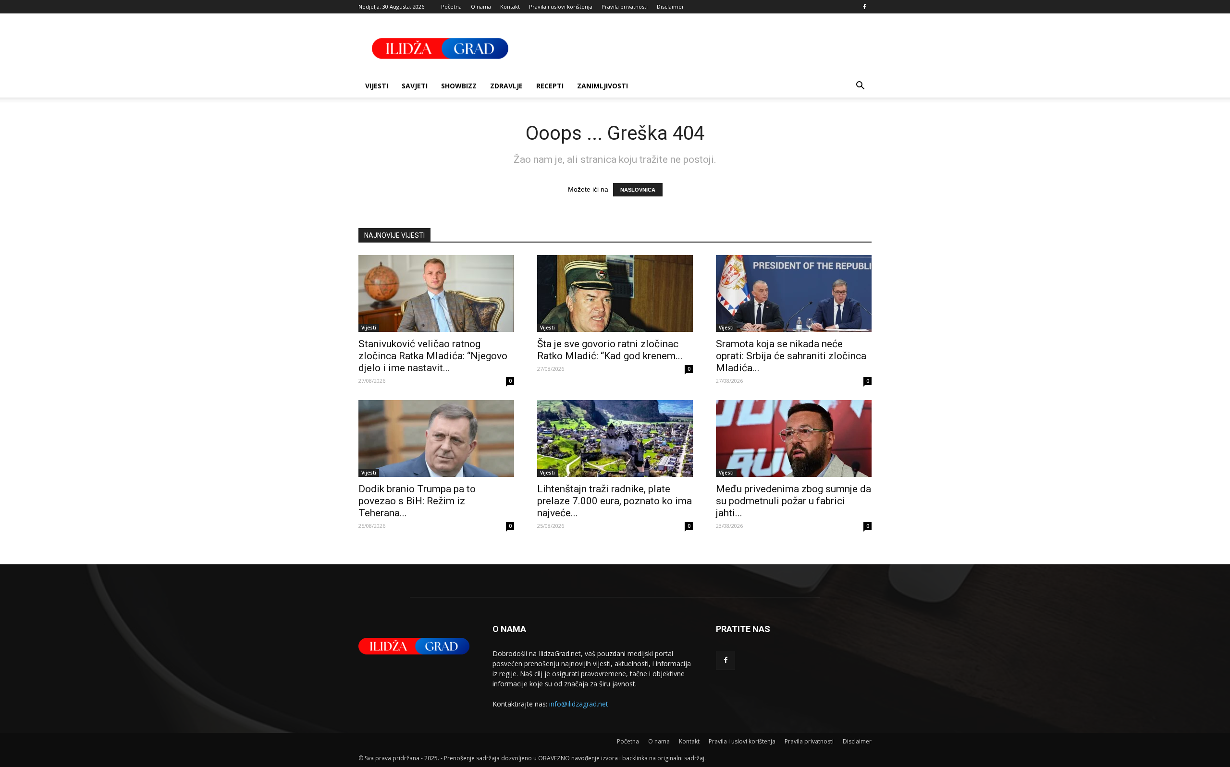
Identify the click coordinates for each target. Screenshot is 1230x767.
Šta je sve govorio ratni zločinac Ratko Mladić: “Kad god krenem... (610, 350)
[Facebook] (864, 6)
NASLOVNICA (637, 190)
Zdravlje (506, 85)
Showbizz (459, 85)
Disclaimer (670, 6)
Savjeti (415, 85)
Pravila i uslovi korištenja (560, 6)
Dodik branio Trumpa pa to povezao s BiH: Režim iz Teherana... (417, 501)
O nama (481, 6)
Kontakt (510, 6)
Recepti (550, 85)
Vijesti (376, 85)
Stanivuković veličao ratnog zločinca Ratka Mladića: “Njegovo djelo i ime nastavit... (432, 356)
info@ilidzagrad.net (578, 703)
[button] (860, 86)
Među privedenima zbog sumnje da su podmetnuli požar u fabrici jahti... (793, 501)
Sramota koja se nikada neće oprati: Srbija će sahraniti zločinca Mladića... (791, 356)
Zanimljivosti (602, 85)
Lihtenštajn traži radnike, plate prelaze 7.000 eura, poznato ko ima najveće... (614, 501)
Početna (451, 6)
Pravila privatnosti (625, 6)
